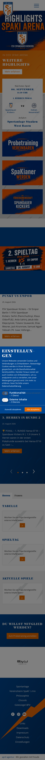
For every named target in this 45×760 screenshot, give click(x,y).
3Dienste (15, 402)
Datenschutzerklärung (11, 386)
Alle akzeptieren (33, 409)
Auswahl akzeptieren (12, 409)
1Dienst (14, 395)
